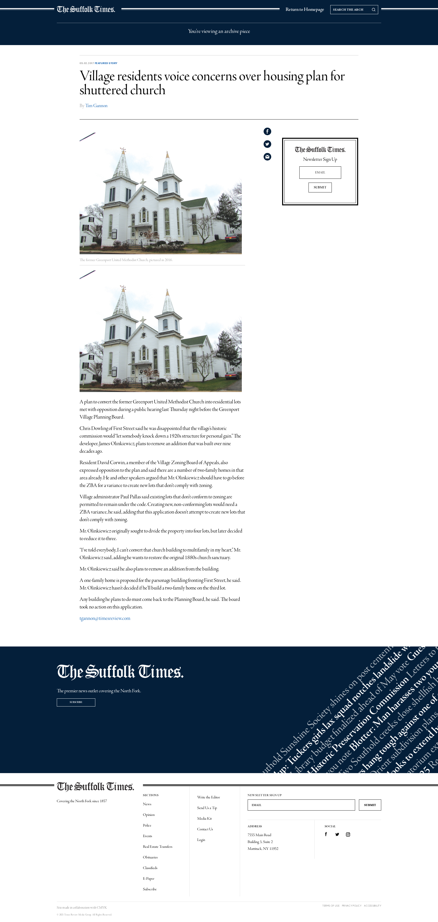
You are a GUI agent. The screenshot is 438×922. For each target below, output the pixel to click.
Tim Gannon (96, 106)
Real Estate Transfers (157, 846)
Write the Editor (208, 797)
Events (147, 836)
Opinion (149, 814)
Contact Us (205, 829)
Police (147, 825)
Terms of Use (330, 905)
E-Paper (148, 878)
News (147, 804)
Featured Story (106, 63)
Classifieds (150, 868)
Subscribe (76, 702)
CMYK (102, 908)
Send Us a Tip (207, 808)
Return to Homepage (305, 9)
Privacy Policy (351, 905)
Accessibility (372, 905)
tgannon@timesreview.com (105, 618)
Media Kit (204, 818)
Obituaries (150, 857)
